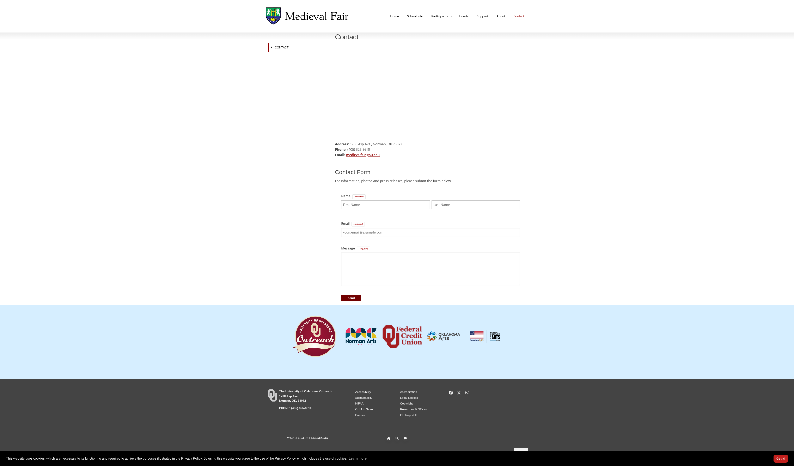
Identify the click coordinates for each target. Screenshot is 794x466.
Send (351, 298)
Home (394, 16)
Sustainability (363, 397)
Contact (518, 16)
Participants (439, 16)
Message (348, 248)
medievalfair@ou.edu (363, 155)
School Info (415, 16)
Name (345, 196)
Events (464, 16)
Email (345, 223)
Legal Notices (409, 397)
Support (482, 16)
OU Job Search (365, 409)
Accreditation (408, 392)
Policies (360, 415)
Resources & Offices (413, 409)
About (500, 16)
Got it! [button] (780, 458)
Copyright (406, 403)
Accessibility (363, 392)
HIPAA (359, 403)
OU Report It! (408, 415)
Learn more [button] (358, 458)
